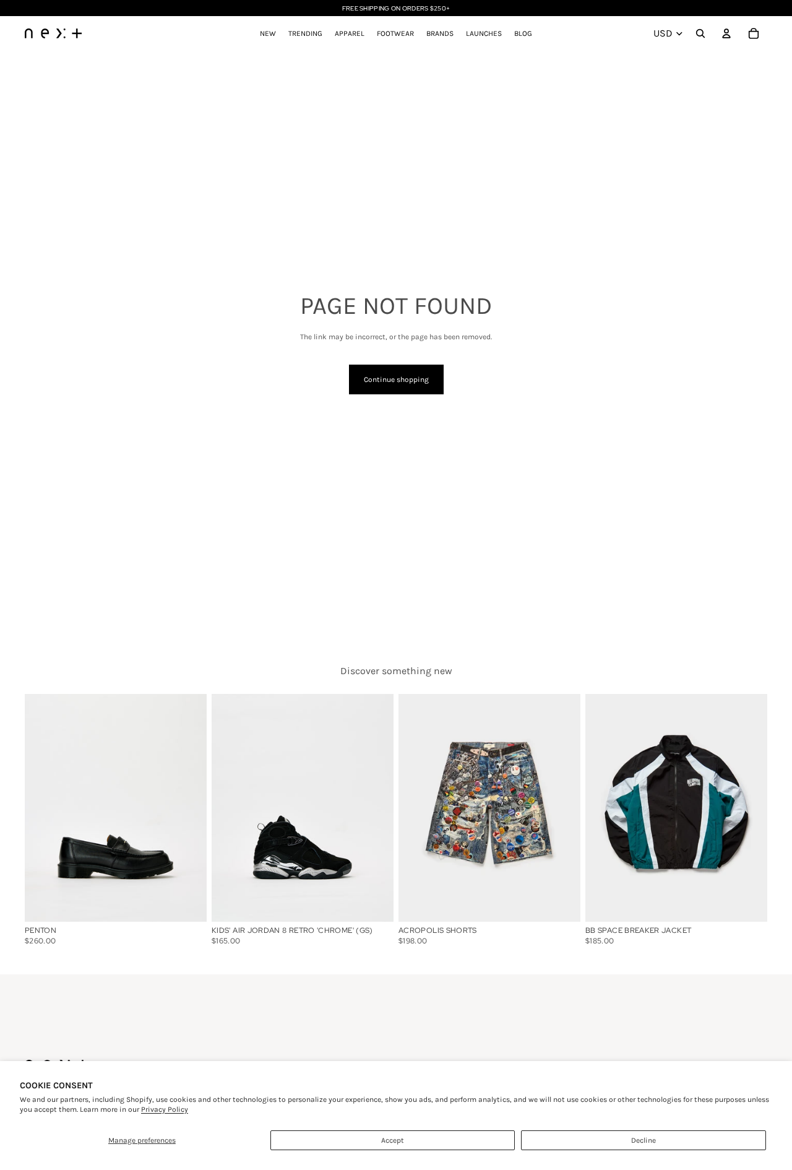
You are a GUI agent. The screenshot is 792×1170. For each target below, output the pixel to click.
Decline (643, 1140)
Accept (392, 1140)
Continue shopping (396, 379)
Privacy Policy (164, 1109)
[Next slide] (188, 807)
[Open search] (700, 33)
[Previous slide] (43, 807)
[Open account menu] (726, 33)
